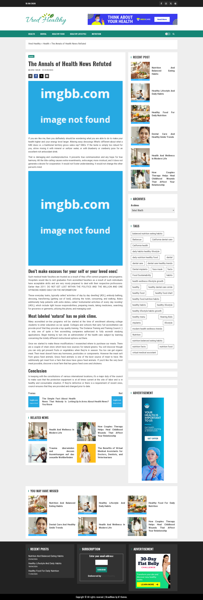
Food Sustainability (141, 275)
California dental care (162, 239)
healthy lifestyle (164, 305)
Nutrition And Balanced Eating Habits (140, 71)
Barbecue (137, 239)
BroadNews (110, 597)
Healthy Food (58, 33)
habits (169, 275)
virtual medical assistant (144, 352)
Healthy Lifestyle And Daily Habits (140, 92)
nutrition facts (139, 346)
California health (140, 245)
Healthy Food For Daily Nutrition (140, 114)
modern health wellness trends (147, 328)
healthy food (138, 293)
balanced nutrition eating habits (147, 233)
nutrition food (166, 346)
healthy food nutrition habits (145, 299)
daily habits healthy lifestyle (146, 251)
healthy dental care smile (160, 287)
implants (136, 323)
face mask (157, 269)
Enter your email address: (101, 565)
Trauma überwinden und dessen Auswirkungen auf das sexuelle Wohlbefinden (37, 453)
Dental (43, 33)
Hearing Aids (166, 317)
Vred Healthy (34, 43)
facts (170, 269)
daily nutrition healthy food (145, 257)
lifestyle (168, 323)
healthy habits (139, 305)
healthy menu (138, 317)
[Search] (173, 34)
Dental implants (139, 269)
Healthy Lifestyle (78, 33)
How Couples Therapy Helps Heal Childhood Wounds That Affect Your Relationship (86, 431)
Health (31, 33)
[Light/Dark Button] (168, 34)
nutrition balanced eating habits (147, 340)
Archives (135, 205)
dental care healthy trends (160, 263)
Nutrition (96, 33)
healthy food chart (163, 293)
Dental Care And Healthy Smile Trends (140, 136)
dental (169, 257)
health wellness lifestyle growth (147, 281)
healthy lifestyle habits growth (147, 311)
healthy (135, 287)
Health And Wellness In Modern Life (37, 431)
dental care (137, 263)
